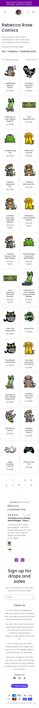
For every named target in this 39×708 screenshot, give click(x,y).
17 (13, 485)
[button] (4, 12)
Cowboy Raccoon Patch (29, 396)
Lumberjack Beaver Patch (10, 85)
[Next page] (19, 490)
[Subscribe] (32, 597)
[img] (14, 502)
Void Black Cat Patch (10, 361)
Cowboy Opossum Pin (10, 184)
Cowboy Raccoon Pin (29, 183)
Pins (4, 51)
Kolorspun (15, 703)
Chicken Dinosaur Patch (29, 85)
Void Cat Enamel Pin (10, 330)
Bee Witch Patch (10, 429)
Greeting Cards (28, 51)
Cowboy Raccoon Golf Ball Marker (10, 219)
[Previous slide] (16, 560)
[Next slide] (22, 560)
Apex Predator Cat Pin (10, 464)
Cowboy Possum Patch (29, 430)
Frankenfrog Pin (10, 152)
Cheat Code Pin (29, 463)
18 (19, 485)
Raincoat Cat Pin (29, 152)
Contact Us (19, 674)
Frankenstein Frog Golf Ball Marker (29, 256)
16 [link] (6, 485)
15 (31, 480)
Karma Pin (29, 329)
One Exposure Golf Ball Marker (10, 293)
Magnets (13, 51)
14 (25, 480)
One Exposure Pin (29, 118)
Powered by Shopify (26, 703)
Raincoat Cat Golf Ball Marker (29, 218)
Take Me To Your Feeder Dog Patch (10, 397)
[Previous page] (6, 480)
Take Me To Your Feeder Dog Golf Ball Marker (29, 293)
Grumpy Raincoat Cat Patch (29, 362)
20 (31, 485)
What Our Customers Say (16, 507)
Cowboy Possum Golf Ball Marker (10, 256)
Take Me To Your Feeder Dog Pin (10, 119)
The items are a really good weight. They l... (19, 519)
